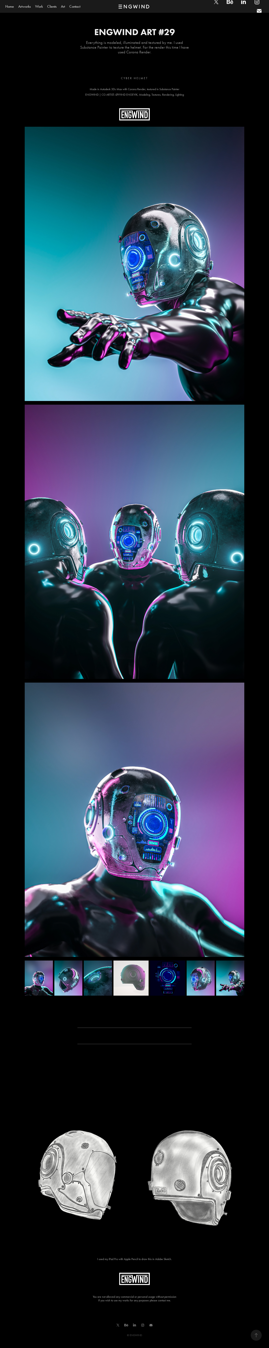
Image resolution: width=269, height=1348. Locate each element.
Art (63, 6)
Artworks (24, 6)
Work (39, 6)
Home (9, 6)
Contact (74, 6)
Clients (52, 6)
